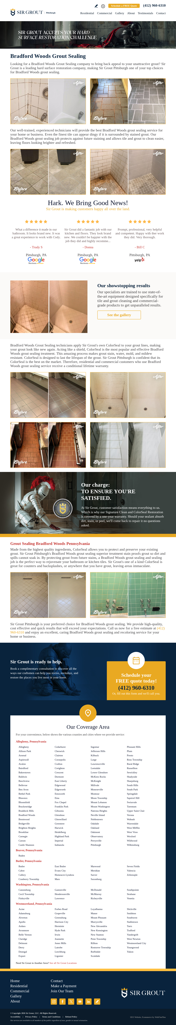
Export (22, 956)
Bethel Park (24, 793)
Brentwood (24, 819)
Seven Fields (133, 866)
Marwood (95, 866)
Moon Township (99, 798)
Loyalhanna (96, 909)
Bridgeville (24, 823)
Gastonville (60, 889)
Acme (21, 909)
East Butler (60, 866)
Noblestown (97, 819)
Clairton (59, 755)
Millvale (95, 785)
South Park (132, 789)
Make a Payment (63, 986)
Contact (161, 13)
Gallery (119, 13)
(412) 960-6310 (154, 5)
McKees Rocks (98, 776)
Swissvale (132, 802)
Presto (130, 755)
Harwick (59, 827)
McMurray (96, 894)
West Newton (133, 939)
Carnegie (23, 836)
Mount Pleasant (98, 917)
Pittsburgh (96, 845)
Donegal (23, 951)
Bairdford (23, 768)
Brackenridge (25, 806)
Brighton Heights (27, 827)
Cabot (21, 870)
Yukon (130, 951)
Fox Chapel (60, 802)
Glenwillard (61, 819)
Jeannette (59, 939)
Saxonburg (96, 879)
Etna (57, 798)
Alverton (23, 917)
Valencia (131, 870)
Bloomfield (24, 802)
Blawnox (23, 798)
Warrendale (132, 823)
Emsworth (60, 793)
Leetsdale (95, 768)
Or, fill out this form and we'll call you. (136, 693)
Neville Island (98, 815)
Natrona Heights (99, 810)
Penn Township (98, 939)
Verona (130, 815)
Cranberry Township (29, 879)
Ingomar (95, 747)
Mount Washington (100, 806)
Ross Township (134, 759)
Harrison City (61, 922)
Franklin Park (61, 806)
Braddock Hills (26, 810)
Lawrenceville (98, 764)
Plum (129, 751)
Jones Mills (60, 943)
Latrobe (58, 947)
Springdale (132, 793)
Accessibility (15, 1017)
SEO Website (135, 1017)
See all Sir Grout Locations (63, 963)
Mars (57, 879)
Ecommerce (147, 1017)
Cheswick (59, 751)
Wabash (131, 819)
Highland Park (62, 836)
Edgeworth (60, 789)
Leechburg (60, 951)
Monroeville (97, 789)
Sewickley (132, 772)
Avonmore (24, 930)
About (131, 13)
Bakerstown (24, 772)
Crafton (58, 764)
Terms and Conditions (51, 1017)
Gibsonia (59, 810)
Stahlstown (132, 922)
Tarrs (129, 926)
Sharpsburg (132, 781)
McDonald (96, 889)
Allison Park (25, 751)
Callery (22, 875)
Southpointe (133, 889)
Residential (87, 13)
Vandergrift (132, 934)
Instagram (54, 1001)
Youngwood (133, 947)
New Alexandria (99, 926)
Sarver (94, 875)
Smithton (131, 913)
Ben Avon (23, 789)
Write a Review (96, 6)
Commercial (104, 13)
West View (132, 832)
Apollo (22, 922)
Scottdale (95, 956)
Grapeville (60, 913)
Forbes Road (61, 909)
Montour (95, 793)
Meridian (95, 870)
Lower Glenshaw (99, 772)
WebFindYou (160, 1017)
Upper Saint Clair (136, 810)
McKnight (96, 781)
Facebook (62, 1001)
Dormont (59, 776)
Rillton (94, 943)
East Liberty (61, 781)
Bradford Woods (27, 815)
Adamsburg (24, 913)
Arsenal (22, 755)
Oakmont (95, 832)
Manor (94, 913)
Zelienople (132, 875)
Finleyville (24, 898)
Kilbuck (95, 755)
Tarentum (131, 806)
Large (94, 759)
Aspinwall (24, 759)
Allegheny (24, 747)
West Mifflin (133, 827)
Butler (22, 866)
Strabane (131, 894)
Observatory (97, 836)
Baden (22, 855)
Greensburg (60, 917)
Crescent (59, 772)
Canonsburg (25, 889)
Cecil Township (26, 894)
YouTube (80, 1001)
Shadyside (132, 776)
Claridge (23, 939)
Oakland (95, 827)
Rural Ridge (133, 764)
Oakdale (95, 823)
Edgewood (60, 785)
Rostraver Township (101, 947)
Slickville (131, 909)
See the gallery (119, 315)
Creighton (60, 768)
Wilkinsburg (133, 845)
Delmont (23, 943)
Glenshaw (60, 815)
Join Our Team (62, 991)
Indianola (59, 845)
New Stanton (97, 934)
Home (15, 981)
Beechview (24, 781)
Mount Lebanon (99, 802)
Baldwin (23, 776)
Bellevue (23, 785)
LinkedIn (88, 1001)
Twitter (71, 1001)
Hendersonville (62, 894)
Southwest (132, 917)
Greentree (59, 823)
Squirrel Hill (133, 798)
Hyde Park (60, 930)
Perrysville (96, 840)
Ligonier (59, 956)
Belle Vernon (25, 934)
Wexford (131, 836)
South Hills (132, 785)
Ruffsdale (95, 951)
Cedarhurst (60, 747)
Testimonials (145, 13)
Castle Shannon (26, 845)
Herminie (59, 926)
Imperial (59, 840)
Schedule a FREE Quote (124, 5)
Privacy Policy (31, 1017)
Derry (21, 947)
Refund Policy (71, 1017)
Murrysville (96, 922)
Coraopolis (60, 759)
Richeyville (96, 898)
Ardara (22, 926)
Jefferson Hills (98, 751)
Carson (22, 840)
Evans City (60, 870)
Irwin (57, 934)
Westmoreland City (136, 943)
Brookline (23, 832)
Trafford (131, 930)
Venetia (130, 898)
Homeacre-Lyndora (64, 875)
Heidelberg (60, 832)
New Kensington (99, 930)
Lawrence (59, 898)
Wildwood (132, 840)
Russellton (132, 768)
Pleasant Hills (134, 747)
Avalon (22, 764)
